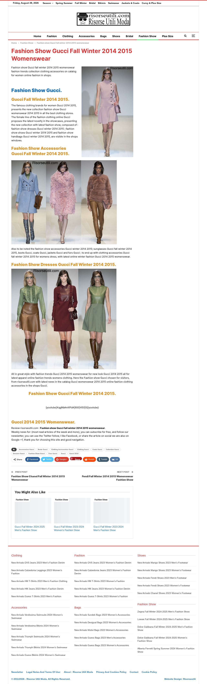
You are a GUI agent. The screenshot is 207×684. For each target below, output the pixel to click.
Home (37, 36)
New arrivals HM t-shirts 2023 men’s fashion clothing (39, 581)
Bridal (92, 3)
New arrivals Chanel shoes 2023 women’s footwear (164, 593)
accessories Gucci (26, 449)
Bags (103, 36)
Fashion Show (147, 36)
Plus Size (167, 36)
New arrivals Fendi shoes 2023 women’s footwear (163, 585)
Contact (134, 672)
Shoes (116, 36)
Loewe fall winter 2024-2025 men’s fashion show (163, 619)
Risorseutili (189, 679)
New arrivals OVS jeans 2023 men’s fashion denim (38, 562)
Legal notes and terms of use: (43, 672)
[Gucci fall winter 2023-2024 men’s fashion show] (111, 510)
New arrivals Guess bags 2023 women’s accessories (101, 645)
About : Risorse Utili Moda (78, 672)
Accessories (87, 36)
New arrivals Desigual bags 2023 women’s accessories (102, 622)
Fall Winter (81, 3)
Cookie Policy (149, 672)
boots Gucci (43, 449)
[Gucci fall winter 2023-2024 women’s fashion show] (72, 510)
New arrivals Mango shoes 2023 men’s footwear (162, 562)
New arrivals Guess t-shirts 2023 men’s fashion (36, 596)
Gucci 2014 (73, 453)
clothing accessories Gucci (62, 449)
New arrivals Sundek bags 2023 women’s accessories (102, 615)
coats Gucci (97, 449)
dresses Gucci (19, 453)
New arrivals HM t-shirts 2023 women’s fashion (99, 581)
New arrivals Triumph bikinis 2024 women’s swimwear (39, 647)
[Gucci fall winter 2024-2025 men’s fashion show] (33, 510)
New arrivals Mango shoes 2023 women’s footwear (164, 570)
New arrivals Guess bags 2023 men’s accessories (99, 637)
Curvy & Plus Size (151, 3)
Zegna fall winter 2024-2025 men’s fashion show (163, 611)
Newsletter (17, 672)
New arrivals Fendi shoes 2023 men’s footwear (162, 578)
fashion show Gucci (36, 453)
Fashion (52, 36)
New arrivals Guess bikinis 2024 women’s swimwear (38, 655)
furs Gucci (53, 453)
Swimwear (113, 3)
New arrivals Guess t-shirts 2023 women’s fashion (101, 596)
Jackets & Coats (130, 3)
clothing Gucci (83, 449)
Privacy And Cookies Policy (111, 672)
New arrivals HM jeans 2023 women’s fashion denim (102, 588)
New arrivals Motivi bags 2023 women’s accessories (101, 630)
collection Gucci (112, 449)
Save (77, 459)
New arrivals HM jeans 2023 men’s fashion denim (37, 588)
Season (47, 3)
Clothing (67, 36)
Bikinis (102, 3)
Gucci (63, 453)
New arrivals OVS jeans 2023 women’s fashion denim (102, 562)
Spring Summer (64, 3)
